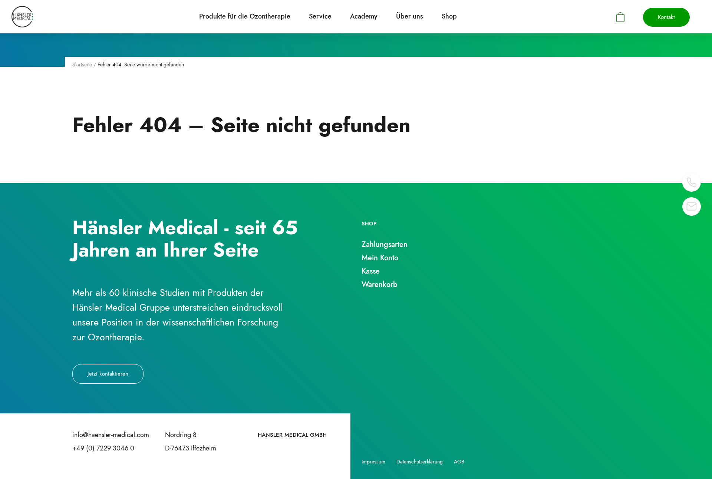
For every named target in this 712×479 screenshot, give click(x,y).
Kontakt (666, 17)
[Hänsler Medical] (22, 17)
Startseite (82, 64)
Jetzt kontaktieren (108, 374)
